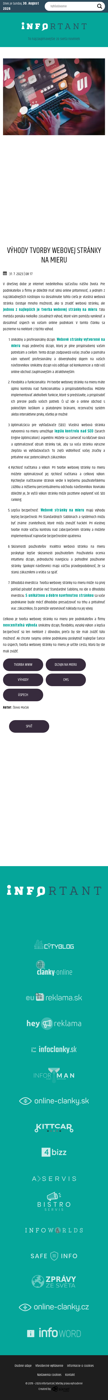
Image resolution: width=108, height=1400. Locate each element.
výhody (23, 680)
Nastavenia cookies (49, 1375)
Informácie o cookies (80, 1366)
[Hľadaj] (100, 6)
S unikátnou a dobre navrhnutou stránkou (59, 596)
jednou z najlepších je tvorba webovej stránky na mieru (50, 310)
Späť (29, 726)
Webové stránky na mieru (62, 510)
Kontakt (70, 1375)
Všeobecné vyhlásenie (49, 1366)
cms (66, 680)
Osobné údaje (23, 1366)
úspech (23, 695)
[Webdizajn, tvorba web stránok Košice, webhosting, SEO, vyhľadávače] (60, 1389)
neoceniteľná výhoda (20, 625)
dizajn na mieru (66, 664)
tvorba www (23, 664)
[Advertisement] (54, 189)
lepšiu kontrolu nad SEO (74, 431)
